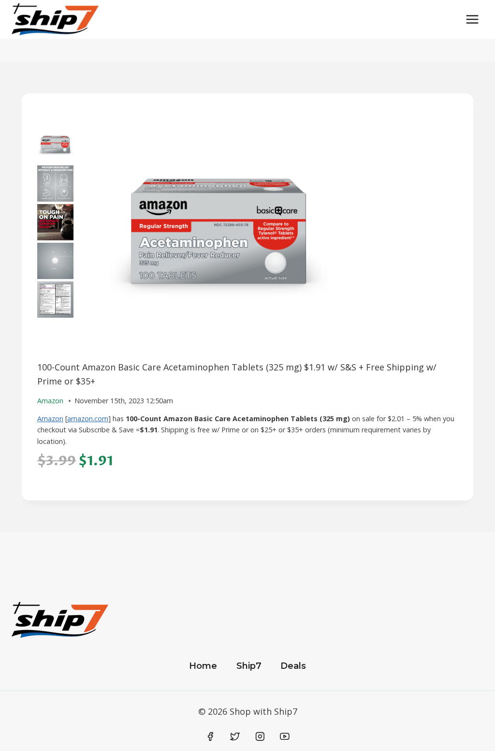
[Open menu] (472, 19)
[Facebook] (210, 736)
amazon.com (87, 418)
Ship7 (249, 666)
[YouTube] (284, 736)
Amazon (50, 418)
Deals (293, 666)
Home (203, 666)
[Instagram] (260, 736)
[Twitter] (235, 736)
